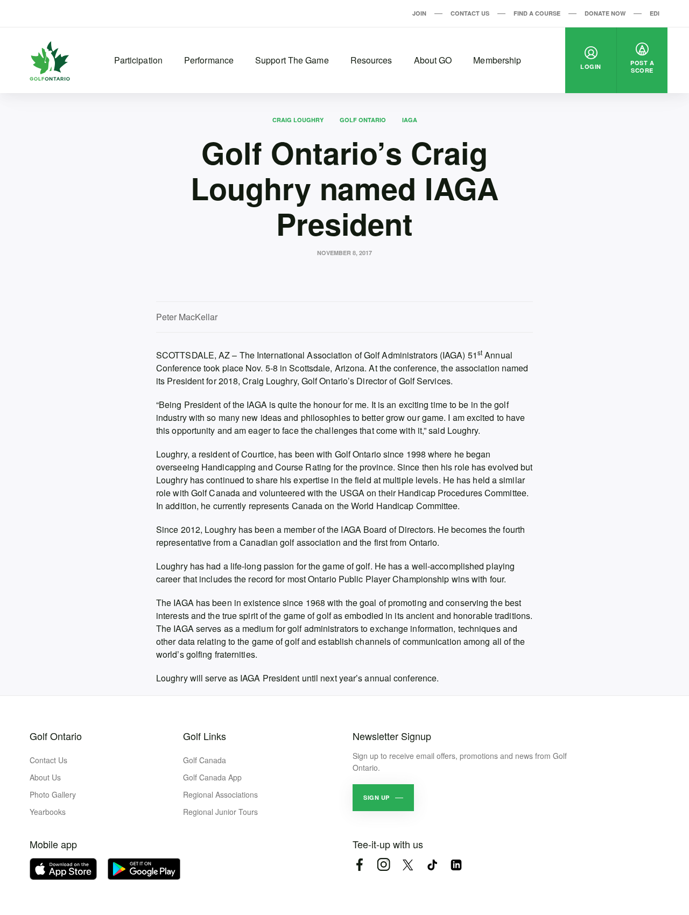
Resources (371, 60)
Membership (497, 60)
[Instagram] (383, 864)
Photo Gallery (53, 794)
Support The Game (292, 60)
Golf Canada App (212, 777)
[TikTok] (432, 864)
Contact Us (470, 13)
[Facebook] (359, 864)
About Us (45, 777)
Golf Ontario (363, 120)
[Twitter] (407, 864)
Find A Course (537, 13)
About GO (433, 60)
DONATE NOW (605, 13)
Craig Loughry (298, 120)
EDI (654, 13)
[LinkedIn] (456, 864)
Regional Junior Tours (220, 811)
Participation (138, 60)
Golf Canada (204, 760)
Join (419, 13)
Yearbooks (48, 811)
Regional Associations (220, 794)
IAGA (409, 120)
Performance (209, 60)
